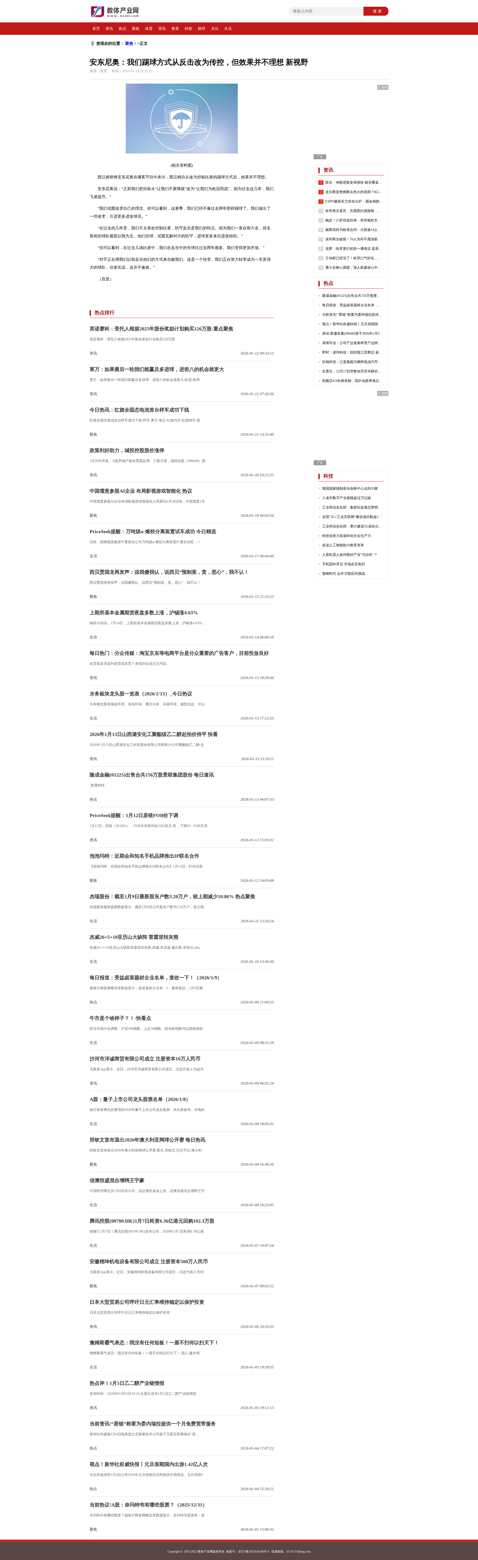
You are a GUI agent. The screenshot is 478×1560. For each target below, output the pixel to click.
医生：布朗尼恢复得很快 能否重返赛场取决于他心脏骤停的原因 (354, 182)
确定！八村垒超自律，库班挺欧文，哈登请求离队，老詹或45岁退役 (354, 220)
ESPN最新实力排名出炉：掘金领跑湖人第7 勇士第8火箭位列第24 (354, 201)
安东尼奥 (122, 291)
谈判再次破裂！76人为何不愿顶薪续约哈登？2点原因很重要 (354, 239)
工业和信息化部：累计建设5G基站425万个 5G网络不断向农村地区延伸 (353, 526)
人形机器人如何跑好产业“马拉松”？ (349, 555)
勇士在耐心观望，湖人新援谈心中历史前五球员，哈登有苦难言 (354, 267)
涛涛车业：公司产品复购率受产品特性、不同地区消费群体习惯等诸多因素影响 (353, 343)
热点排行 (105, 312)
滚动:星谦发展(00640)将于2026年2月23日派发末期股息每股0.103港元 (353, 333)
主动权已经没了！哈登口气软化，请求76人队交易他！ (354, 258)
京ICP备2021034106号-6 (253, 1551)
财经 (201, 29)
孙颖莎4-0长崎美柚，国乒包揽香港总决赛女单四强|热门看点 (353, 381)
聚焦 (135, 29)
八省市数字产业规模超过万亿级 (346, 498)
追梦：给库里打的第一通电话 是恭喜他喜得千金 (354, 249)
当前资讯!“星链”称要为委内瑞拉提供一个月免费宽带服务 (353, 314)
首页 (96, 29)
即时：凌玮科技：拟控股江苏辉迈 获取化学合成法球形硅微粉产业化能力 (353, 352)
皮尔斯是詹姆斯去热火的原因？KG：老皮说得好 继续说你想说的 (354, 192)
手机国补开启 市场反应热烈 (343, 564)
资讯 (109, 29)
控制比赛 (139, 291)
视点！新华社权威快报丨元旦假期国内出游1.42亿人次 (353, 324)
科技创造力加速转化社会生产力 (346, 536)
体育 (149, 29)
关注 (215, 29)
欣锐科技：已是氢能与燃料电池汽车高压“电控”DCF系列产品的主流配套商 (353, 362)
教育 (175, 29)
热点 (122, 29)
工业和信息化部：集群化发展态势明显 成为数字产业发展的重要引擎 (353, 507)
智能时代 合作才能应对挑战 (343, 573)
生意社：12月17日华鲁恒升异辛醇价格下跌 (353, 371)
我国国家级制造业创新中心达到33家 (350, 488)
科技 (188, 29)
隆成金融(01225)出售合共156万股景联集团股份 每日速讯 (353, 296)
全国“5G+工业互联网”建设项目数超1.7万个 (353, 517)
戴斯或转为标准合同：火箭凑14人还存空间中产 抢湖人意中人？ (354, 230)
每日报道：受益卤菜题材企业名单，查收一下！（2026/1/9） (353, 305)
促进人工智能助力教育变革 (343, 545)
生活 (228, 29)
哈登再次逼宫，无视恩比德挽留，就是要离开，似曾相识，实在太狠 (354, 211)
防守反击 (156, 291)
